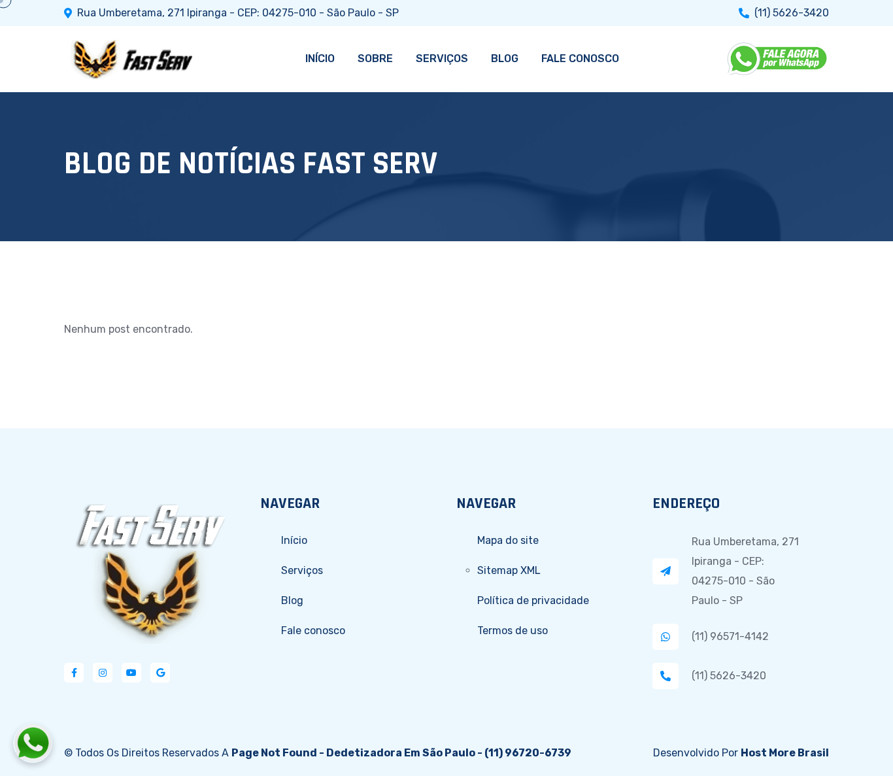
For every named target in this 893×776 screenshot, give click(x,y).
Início (294, 540)
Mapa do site (508, 540)
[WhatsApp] (778, 58)
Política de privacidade (533, 600)
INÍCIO (320, 58)
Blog (292, 600)
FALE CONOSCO (580, 58)
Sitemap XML (509, 570)
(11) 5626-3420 (791, 13)
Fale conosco (313, 630)
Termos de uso (512, 630)
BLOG (504, 58)
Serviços (302, 570)
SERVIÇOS (442, 58)
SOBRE (375, 58)
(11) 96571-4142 (730, 636)
